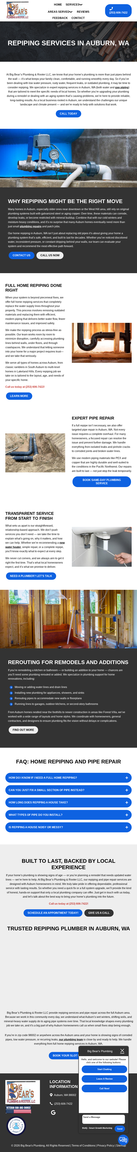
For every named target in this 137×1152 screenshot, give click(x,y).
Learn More (19, 396)
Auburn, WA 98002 (64, 1095)
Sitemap (121, 1145)
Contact (78, 18)
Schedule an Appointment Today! (53, 912)
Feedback (60, 18)
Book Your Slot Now (68, 1055)
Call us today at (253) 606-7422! (25, 386)
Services (73, 4)
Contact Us (21, 255)
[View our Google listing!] (53, 1115)
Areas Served (59, 11)
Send (119, 1129)
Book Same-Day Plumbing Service (102, 482)
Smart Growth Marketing (100, 1128)
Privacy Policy (105, 1145)
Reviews (83, 11)
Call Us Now (49, 255)
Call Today (68, 113)
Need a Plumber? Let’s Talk (31, 576)
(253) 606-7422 (62, 1103)
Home (58, 4)
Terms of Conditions (83, 1145)
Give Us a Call (99, 912)
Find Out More (23, 729)
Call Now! (104, 1088)
